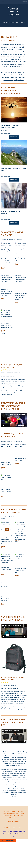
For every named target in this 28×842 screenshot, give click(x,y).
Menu (3, 1)
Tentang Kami (6, 811)
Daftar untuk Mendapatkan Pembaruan (13, 813)
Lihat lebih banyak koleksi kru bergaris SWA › (12, 441)
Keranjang (24, 1)
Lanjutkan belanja (8, 840)
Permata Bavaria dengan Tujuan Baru (13, 169)
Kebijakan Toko (8, 815)
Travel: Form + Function (15, 828)
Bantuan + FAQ (15, 811)
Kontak (22, 811)
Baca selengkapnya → (6, 133)
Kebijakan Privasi (13, 818)
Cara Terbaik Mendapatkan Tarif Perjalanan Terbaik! (14, 127)
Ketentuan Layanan (18, 815)
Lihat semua (14, 137)
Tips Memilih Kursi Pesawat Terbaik (11, 212)
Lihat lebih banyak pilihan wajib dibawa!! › (11, 239)
